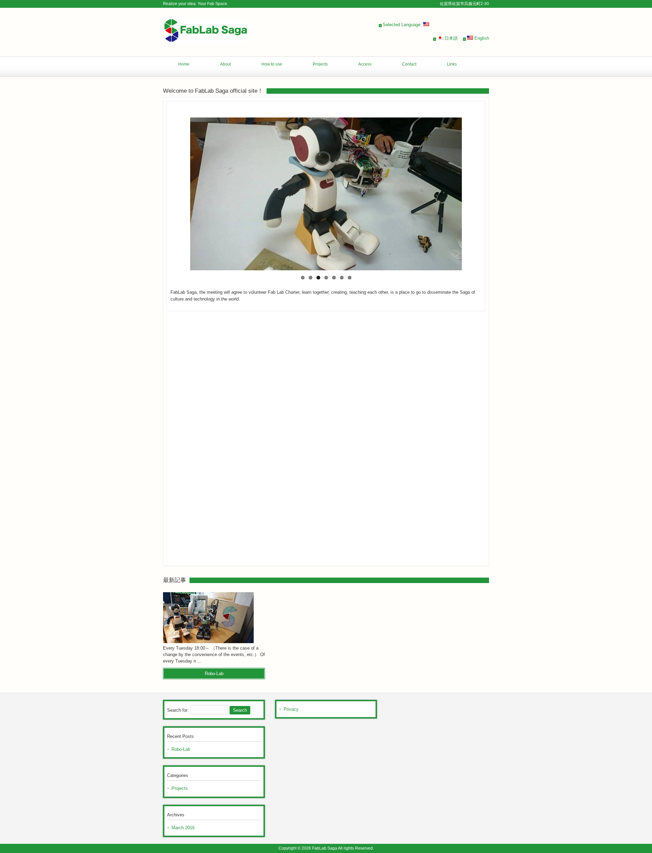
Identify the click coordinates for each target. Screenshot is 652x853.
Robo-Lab (180, 749)
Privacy (291, 709)
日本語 (450, 38)
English (481, 38)
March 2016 (183, 827)
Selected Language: (403, 24)
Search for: (178, 710)
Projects (179, 788)
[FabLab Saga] (205, 40)
